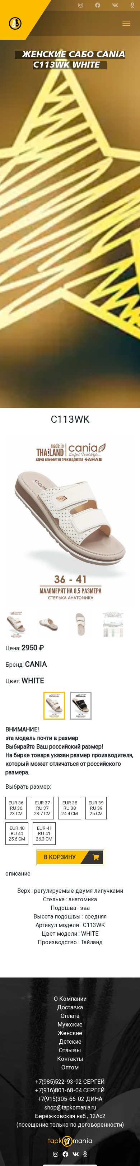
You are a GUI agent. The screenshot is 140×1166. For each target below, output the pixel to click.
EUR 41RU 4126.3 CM (44, 833)
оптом (70, 1067)
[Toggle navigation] (126, 23)
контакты (70, 1058)
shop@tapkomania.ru (70, 1107)
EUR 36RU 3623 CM (16, 808)
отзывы (70, 1050)
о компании (70, 998)
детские (70, 1041)
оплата (70, 1016)
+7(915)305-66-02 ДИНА (70, 1099)
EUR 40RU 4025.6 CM (17, 833)
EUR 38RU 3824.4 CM (69, 808)
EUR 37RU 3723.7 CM (42, 808)
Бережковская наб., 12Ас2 (70, 1116)
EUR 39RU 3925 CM (96, 808)
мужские (70, 1024)
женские (70, 1033)
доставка (70, 1007)
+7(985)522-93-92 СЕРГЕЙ (70, 1081)
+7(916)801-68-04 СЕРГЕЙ (70, 1090)
